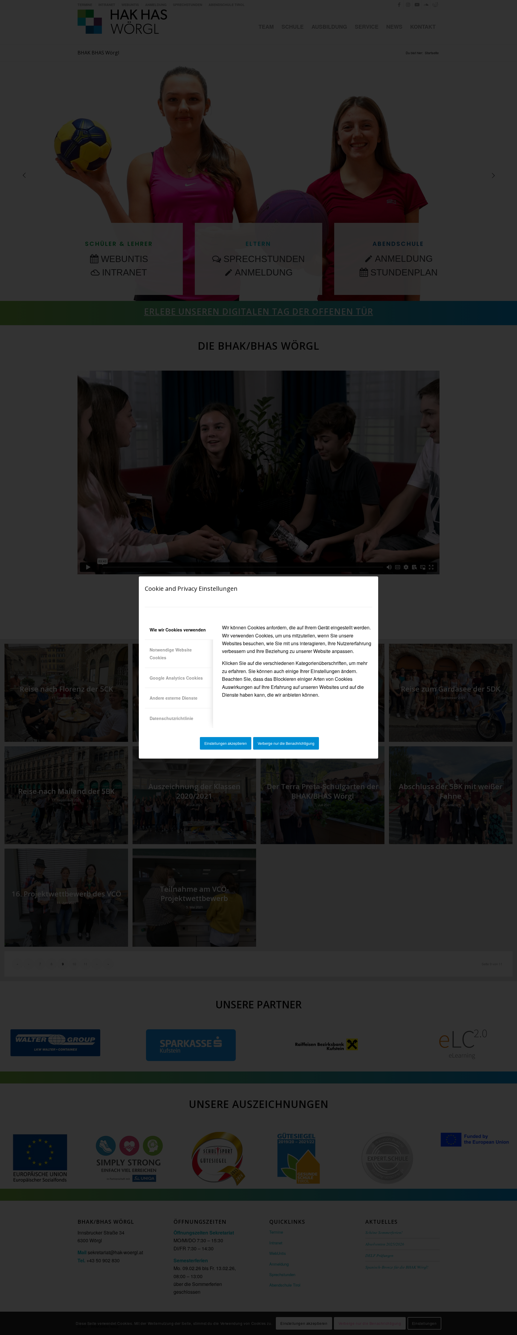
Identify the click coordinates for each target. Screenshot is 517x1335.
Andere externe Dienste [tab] (173, 698)
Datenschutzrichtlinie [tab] (171, 718)
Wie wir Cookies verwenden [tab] (178, 630)
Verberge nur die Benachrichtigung (286, 743)
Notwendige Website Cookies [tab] (171, 653)
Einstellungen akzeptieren (225, 743)
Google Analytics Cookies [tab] (176, 678)
